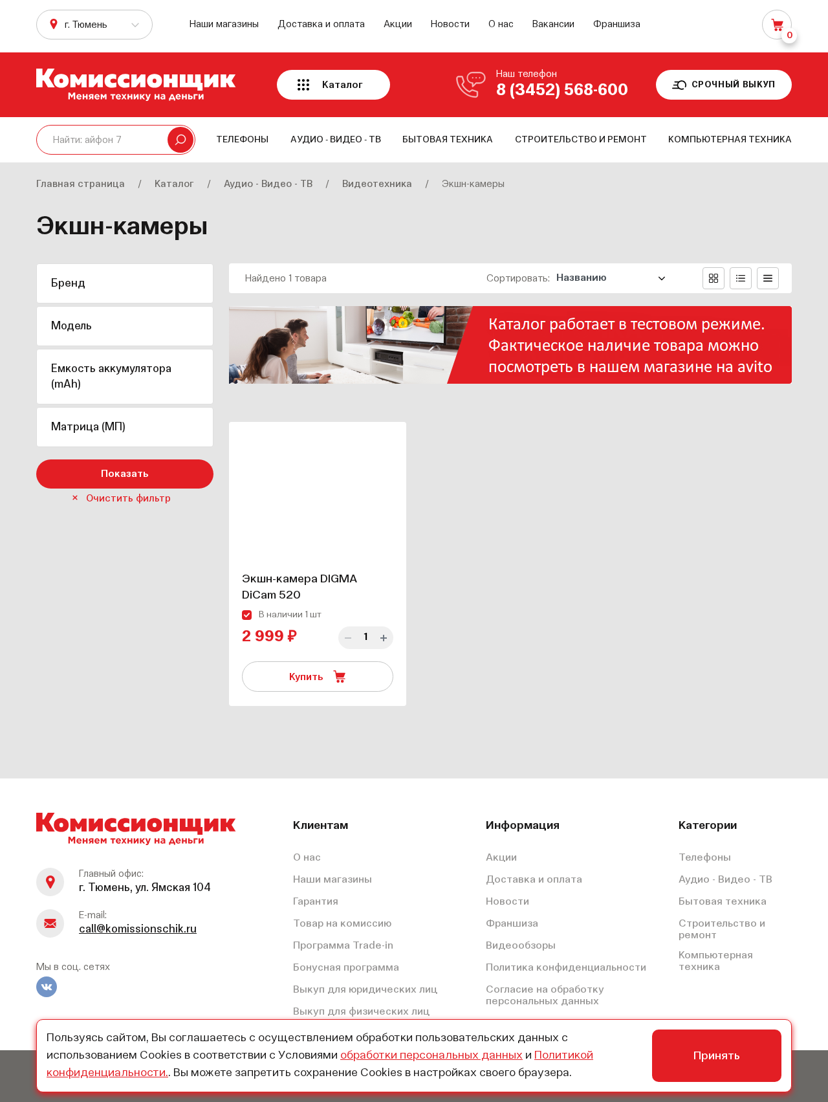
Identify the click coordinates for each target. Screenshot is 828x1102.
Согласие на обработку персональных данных (545, 996)
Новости (450, 24)
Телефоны (242, 139)
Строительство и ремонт (581, 139)
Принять (716, 1056)
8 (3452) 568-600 (562, 91)
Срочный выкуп (734, 85)
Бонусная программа (346, 968)
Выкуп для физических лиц (361, 1012)
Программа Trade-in (343, 946)
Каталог (342, 85)
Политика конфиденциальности (566, 968)
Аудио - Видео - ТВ (335, 139)
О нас (501, 24)
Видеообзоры (521, 946)
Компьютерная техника (730, 139)
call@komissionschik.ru (138, 929)
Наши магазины (224, 24)
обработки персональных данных (431, 1055)
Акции (398, 24)
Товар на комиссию (342, 924)
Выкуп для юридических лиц (365, 990)
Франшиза (616, 24)
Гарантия (315, 902)
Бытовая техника (447, 139)
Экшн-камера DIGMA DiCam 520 (299, 587)
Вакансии (553, 24)
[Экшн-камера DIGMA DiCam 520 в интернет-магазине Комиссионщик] (317, 493)
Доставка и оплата (321, 24)
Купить (307, 678)
